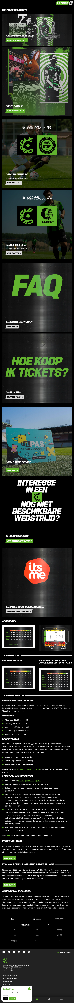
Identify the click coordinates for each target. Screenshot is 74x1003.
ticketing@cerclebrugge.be (28, 769)
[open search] (71, 3)
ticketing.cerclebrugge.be (29, 781)
